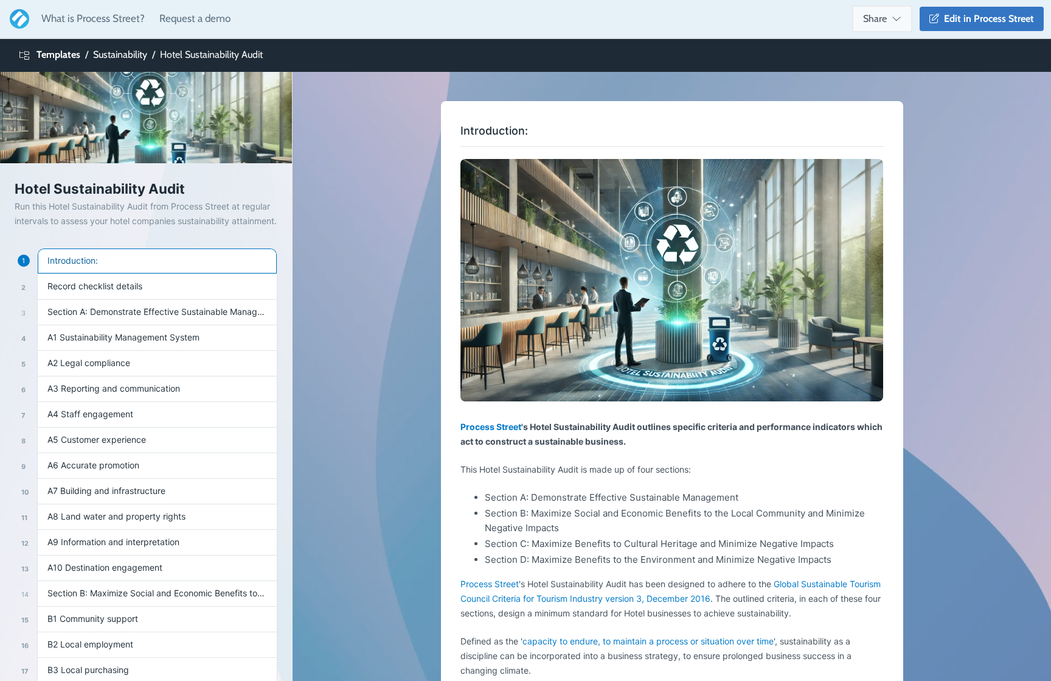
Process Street (490, 427)
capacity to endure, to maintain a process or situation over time (648, 641)
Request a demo (195, 18)
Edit (986, 18)
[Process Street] (17, 19)
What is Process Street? (93, 18)
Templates (58, 54)
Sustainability (120, 54)
